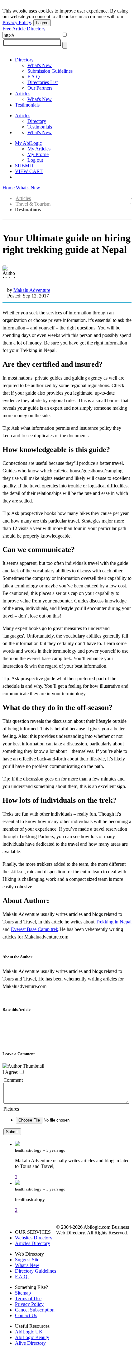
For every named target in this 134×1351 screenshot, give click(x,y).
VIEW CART (29, 171)
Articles (22, 93)
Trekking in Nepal (114, 921)
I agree (42, 22)
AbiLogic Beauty (32, 1337)
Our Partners (39, 88)
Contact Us (26, 1315)
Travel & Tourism (33, 204)
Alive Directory (30, 1343)
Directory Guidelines (35, 1271)
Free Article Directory (23, 28)
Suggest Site (27, 1259)
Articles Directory (32, 1243)
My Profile (38, 154)
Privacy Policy (16, 22)
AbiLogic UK (29, 1331)
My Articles (38, 148)
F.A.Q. (34, 76)
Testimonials (27, 105)
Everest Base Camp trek (34, 929)
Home (8, 187)
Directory (24, 59)
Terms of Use (28, 1298)
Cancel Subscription (35, 1309)
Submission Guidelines (50, 71)
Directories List (42, 82)
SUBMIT (24, 165)
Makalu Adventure (31, 290)
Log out (35, 160)
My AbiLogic (28, 143)
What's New (39, 65)
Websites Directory (33, 1237)
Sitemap (23, 1293)
